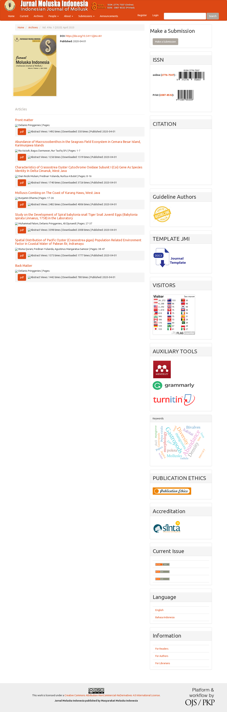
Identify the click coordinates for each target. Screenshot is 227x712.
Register (142, 15)
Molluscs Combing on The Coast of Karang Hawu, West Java (57, 192)
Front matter (24, 120)
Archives (38, 16)
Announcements (109, 16)
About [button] (67, 16)
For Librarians (162, 663)
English (159, 610)
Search (213, 16)
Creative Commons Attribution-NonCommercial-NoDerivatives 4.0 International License (112, 695)
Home (11, 16)
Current (24, 16)
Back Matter (23, 265)
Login (156, 15)
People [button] (53, 16)
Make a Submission (165, 41)
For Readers (161, 648)
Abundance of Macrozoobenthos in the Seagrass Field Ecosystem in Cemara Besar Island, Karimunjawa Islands (78, 143)
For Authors (161, 656)
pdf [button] (22, 131)
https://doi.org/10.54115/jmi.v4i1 (84, 36)
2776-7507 (168, 75)
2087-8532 (166, 95)
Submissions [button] (85, 16)
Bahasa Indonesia (165, 617)
